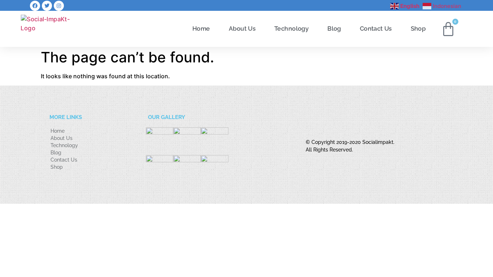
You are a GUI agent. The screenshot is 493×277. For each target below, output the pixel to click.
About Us (242, 28)
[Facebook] (35, 6)
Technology (291, 28)
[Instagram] (59, 6)
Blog (334, 28)
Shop (418, 28)
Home (201, 28)
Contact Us (376, 28)
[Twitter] (47, 6)
